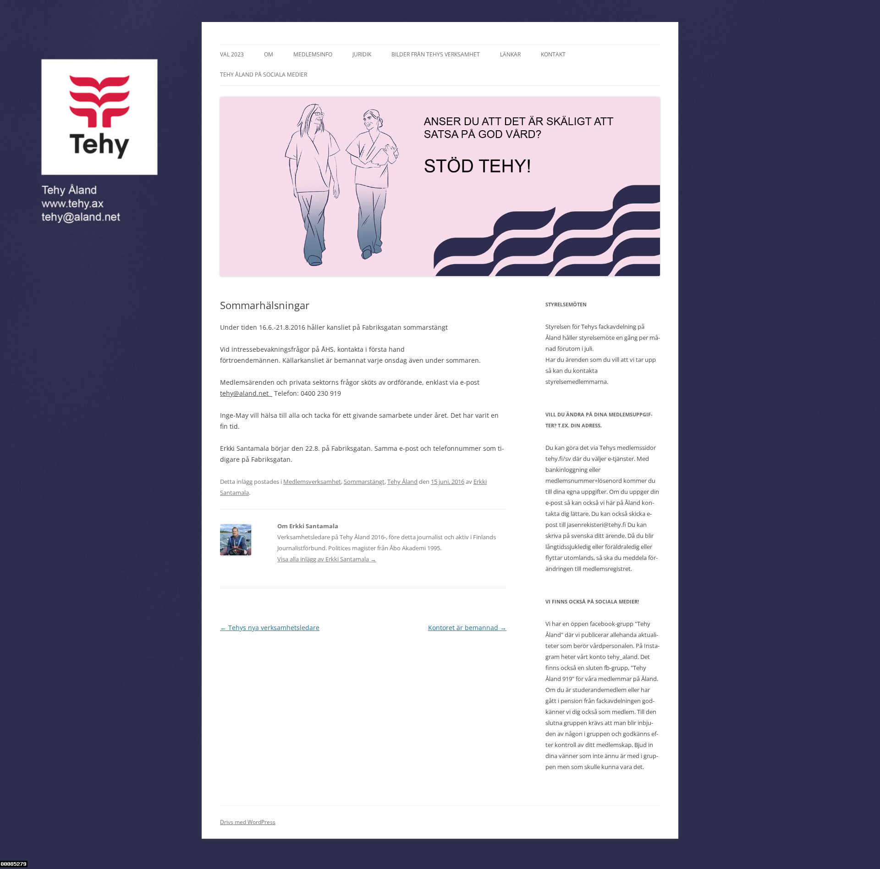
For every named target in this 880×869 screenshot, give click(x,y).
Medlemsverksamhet (312, 481)
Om (268, 54)
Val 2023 (232, 54)
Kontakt (553, 54)
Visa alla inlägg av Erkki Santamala (326, 559)
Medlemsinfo (312, 54)
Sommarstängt (364, 481)
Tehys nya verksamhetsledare (269, 627)
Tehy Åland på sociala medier (263, 74)
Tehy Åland (402, 481)
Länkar (510, 54)
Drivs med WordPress (247, 822)
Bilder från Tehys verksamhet (435, 54)
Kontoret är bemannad (467, 627)
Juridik (361, 54)
